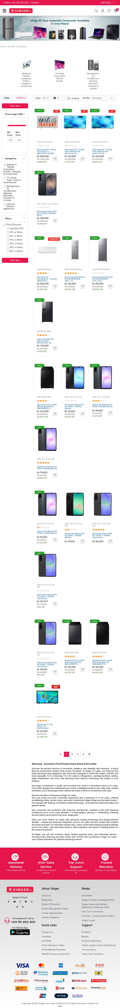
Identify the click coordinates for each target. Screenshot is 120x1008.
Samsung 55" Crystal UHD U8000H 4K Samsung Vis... (74, 151)
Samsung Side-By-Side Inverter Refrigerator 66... (45, 341)
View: (38, 98)
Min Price (9, 133)
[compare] (57, 115)
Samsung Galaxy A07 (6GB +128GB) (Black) (47, 467)
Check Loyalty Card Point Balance (98, 945)
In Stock (75, 98)
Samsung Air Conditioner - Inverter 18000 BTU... (47, 279)
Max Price (18, 133)
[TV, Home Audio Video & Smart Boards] (59, 71)
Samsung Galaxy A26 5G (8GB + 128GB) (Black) (75, 535)
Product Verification (91, 941)
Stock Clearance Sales (53, 945)
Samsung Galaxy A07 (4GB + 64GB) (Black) (47, 532)
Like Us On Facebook (92, 911)
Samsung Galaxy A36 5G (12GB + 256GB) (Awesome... (102, 535)
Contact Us (47, 932)
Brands (11, 46)
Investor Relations (50, 917)
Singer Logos (88, 920)
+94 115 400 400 (20, 2)
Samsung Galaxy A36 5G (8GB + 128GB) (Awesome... (47, 664)
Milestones (47, 900)
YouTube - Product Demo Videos (98, 916)
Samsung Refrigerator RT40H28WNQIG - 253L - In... (75, 279)
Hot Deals (46, 941)
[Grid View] (54, 98)
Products (86, 932)
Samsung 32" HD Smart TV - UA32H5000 (45, 726)
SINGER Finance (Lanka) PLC (56, 954)
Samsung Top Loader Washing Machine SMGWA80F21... (47, 406)
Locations (46, 936)
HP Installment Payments (54, 949)
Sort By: (86, 98)
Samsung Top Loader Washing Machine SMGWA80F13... (75, 662)
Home (3, 46)
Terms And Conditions (93, 954)
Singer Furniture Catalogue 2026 (98, 900)
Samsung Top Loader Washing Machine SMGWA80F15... (102, 662)
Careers (35, 2)
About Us (46, 895)
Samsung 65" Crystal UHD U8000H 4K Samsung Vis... (102, 151)
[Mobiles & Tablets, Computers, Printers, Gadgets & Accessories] (26, 73)
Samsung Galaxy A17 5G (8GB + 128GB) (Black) (74, 406)
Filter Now (15, 106)
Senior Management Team (55, 908)
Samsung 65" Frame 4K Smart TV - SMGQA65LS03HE (46, 151)
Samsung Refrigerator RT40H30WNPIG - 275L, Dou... (102, 279)
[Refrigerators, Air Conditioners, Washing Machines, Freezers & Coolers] (93, 74)
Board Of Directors (51, 904)
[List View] (58, 98)
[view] (57, 118)
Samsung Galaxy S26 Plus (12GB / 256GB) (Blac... (47, 213)
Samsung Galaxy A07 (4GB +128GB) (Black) (102, 405)
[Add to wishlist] (57, 111)
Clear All (21, 98)
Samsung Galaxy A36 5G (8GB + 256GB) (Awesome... (47, 596)
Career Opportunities (52, 913)
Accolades (87, 895)
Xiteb (60, 1006)
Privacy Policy (89, 949)
